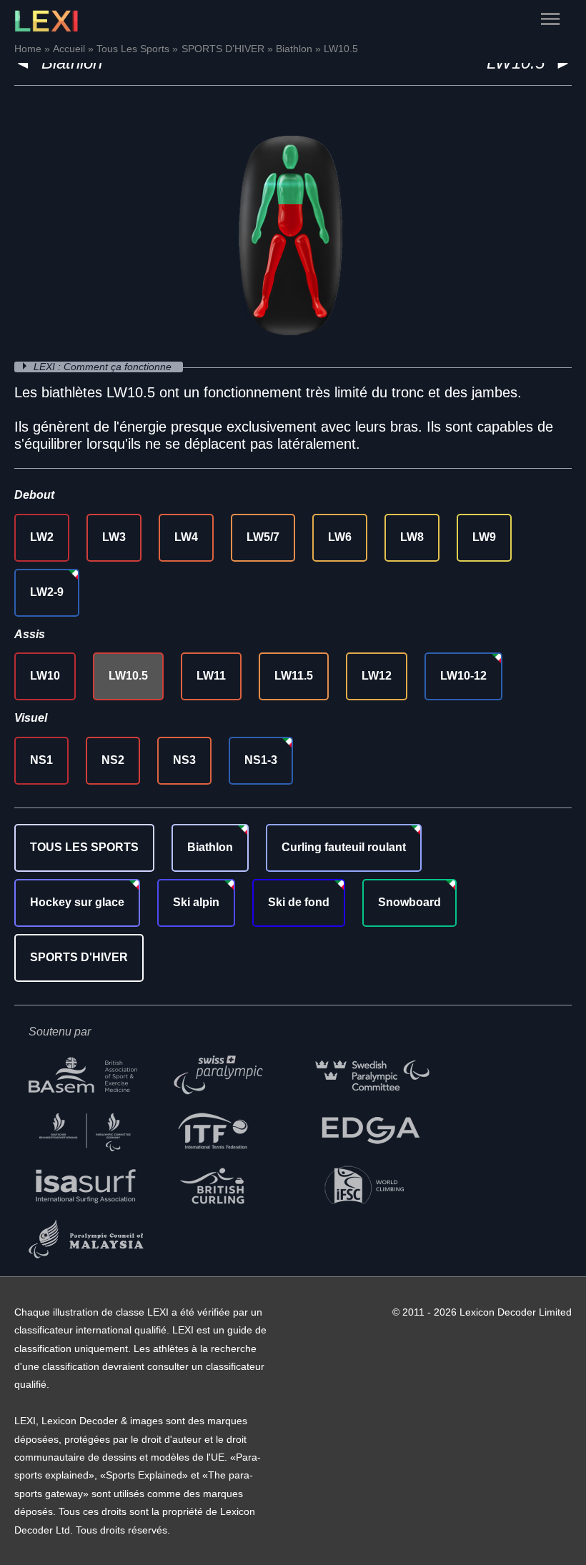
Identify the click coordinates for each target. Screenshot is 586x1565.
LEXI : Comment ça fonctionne (104, 367)
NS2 (112, 760)
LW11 (211, 676)
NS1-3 (260, 760)
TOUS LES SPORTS (84, 847)
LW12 (377, 676)
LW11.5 (293, 676)
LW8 (412, 537)
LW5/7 (263, 537)
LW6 (340, 537)
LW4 (186, 537)
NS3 (184, 760)
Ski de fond (298, 902)
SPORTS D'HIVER (79, 957)
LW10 (45, 676)
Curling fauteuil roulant (344, 847)
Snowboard (409, 902)
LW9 (484, 537)
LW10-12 (463, 676)
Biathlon (210, 847)
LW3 (114, 537)
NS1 (41, 760)
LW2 (42, 537)
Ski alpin (196, 902)
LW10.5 (128, 676)
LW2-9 (47, 592)
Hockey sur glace (77, 902)
